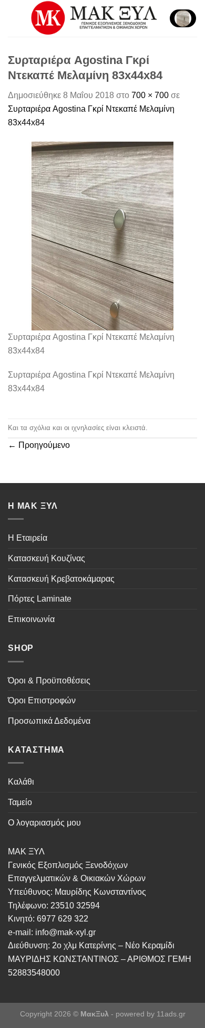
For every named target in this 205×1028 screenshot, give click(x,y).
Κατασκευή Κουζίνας (46, 558)
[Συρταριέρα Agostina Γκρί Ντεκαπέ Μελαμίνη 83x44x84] (102, 235)
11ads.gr (171, 1014)
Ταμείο (20, 802)
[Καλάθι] (183, 18)
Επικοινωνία (31, 619)
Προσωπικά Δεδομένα (49, 720)
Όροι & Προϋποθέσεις (49, 680)
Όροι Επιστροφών (42, 700)
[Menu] (14, 18)
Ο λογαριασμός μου (44, 822)
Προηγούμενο (39, 445)
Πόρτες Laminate (39, 598)
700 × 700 (150, 95)
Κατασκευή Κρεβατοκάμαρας (61, 578)
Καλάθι (21, 781)
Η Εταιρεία (27, 537)
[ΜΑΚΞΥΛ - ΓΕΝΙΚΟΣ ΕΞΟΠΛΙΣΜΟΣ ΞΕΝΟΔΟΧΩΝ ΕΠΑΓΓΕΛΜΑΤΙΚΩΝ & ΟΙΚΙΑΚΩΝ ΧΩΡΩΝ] (94, 18)
